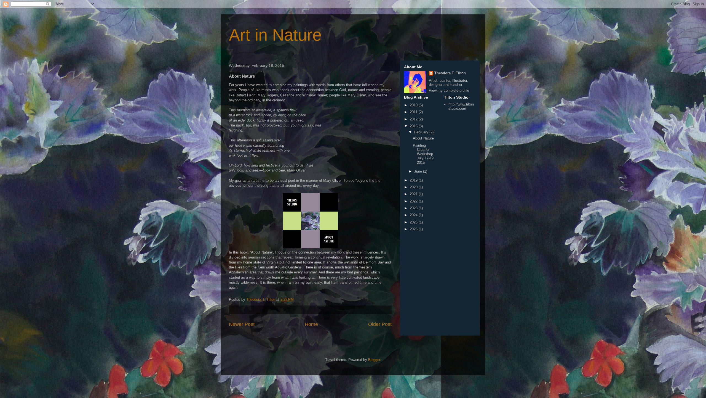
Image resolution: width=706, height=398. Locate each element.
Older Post (380, 324)
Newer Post (242, 324)
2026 (414, 229)
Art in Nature (275, 35)
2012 (414, 119)
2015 (414, 126)
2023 (414, 208)
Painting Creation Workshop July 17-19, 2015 (424, 154)
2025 (414, 222)
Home (311, 324)
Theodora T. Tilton (450, 73)
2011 (414, 112)
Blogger (374, 360)
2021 (414, 194)
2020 (414, 187)
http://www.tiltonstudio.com (461, 106)
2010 (414, 105)
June (418, 171)
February (421, 132)
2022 (414, 201)
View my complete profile (449, 90)
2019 (414, 180)
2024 (414, 215)
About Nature (423, 138)
